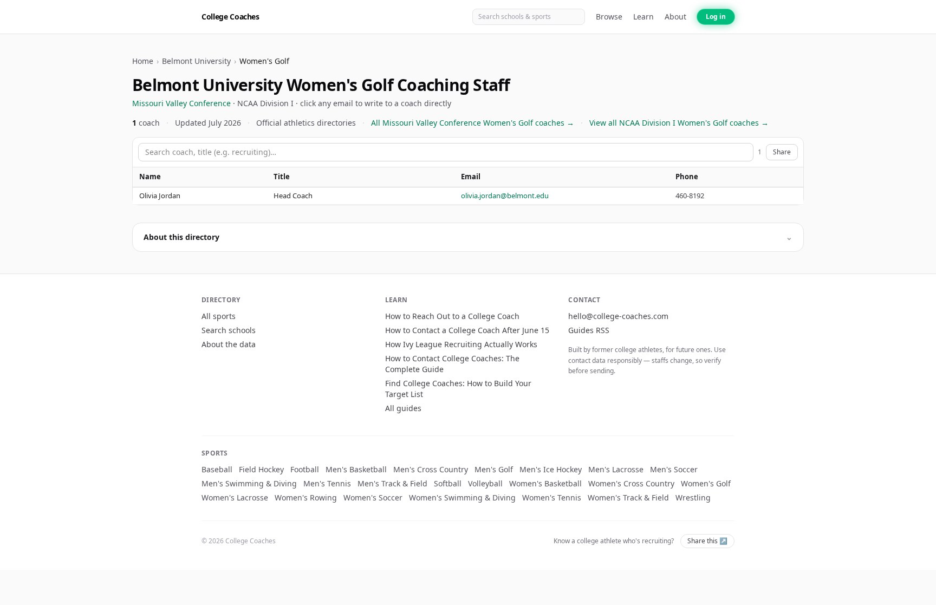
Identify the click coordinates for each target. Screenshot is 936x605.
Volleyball (485, 483)
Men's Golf (493, 469)
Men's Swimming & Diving (249, 483)
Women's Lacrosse (235, 497)
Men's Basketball (356, 469)
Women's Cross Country (631, 483)
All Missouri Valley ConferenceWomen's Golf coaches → (472, 123)
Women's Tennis (551, 497)
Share (782, 152)
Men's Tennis (327, 483)
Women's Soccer (372, 497)
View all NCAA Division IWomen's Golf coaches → (679, 123)
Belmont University (196, 61)
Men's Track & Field (392, 483)
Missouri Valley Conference (181, 103)
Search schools (229, 330)
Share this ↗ (707, 540)
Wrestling (693, 497)
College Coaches (230, 16)
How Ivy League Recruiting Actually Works (461, 344)
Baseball (217, 469)
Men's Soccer (674, 469)
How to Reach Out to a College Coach (452, 316)
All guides (403, 408)
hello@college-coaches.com (618, 316)
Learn (643, 16)
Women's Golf (706, 483)
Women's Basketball (545, 483)
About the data (229, 344)
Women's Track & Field (628, 497)
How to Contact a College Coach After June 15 (467, 330)
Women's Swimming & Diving (462, 497)
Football (304, 469)
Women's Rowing (306, 497)
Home (142, 61)
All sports (219, 316)
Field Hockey (261, 469)
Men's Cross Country (430, 469)
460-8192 (689, 195)
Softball (447, 483)
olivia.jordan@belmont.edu (505, 195)
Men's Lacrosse (616, 469)
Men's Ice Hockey (550, 469)
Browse (609, 16)
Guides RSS (588, 330)
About (675, 16)
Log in (716, 16)
